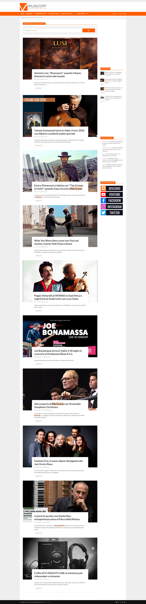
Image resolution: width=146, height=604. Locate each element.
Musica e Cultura (66, 13)
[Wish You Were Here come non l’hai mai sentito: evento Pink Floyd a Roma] (60, 226)
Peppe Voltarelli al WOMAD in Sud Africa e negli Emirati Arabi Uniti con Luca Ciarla (58, 297)
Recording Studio (40, 13)
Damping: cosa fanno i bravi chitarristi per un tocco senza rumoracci (112, 149)
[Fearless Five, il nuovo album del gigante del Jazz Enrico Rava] (60, 446)
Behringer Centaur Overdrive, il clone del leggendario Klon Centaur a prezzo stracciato (112, 160)
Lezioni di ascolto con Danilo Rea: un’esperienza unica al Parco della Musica (57, 517)
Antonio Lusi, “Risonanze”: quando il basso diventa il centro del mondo (57, 74)
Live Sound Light (53, 13)
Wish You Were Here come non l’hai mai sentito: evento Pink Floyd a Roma (56, 242)
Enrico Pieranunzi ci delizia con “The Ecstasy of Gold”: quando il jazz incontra (58, 187)
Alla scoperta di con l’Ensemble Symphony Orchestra (57, 405)
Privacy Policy (47, 602)
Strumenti (29, 13)
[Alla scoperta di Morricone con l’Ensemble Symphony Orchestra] (60, 389)
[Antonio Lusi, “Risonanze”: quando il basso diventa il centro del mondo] (60, 58)
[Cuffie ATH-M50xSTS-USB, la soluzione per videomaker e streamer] (60, 558)
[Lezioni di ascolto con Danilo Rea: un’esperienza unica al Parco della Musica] (60, 501)
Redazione (44, 79)
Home (22, 13)
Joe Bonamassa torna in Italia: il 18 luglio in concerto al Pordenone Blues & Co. (58, 352)
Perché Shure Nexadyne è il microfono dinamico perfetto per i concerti (112, 143)
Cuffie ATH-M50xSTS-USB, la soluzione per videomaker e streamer (58, 574)
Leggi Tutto (39, 88)
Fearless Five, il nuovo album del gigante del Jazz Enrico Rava (58, 462)
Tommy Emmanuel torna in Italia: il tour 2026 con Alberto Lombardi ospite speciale (59, 132)
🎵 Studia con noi (80, 13)
